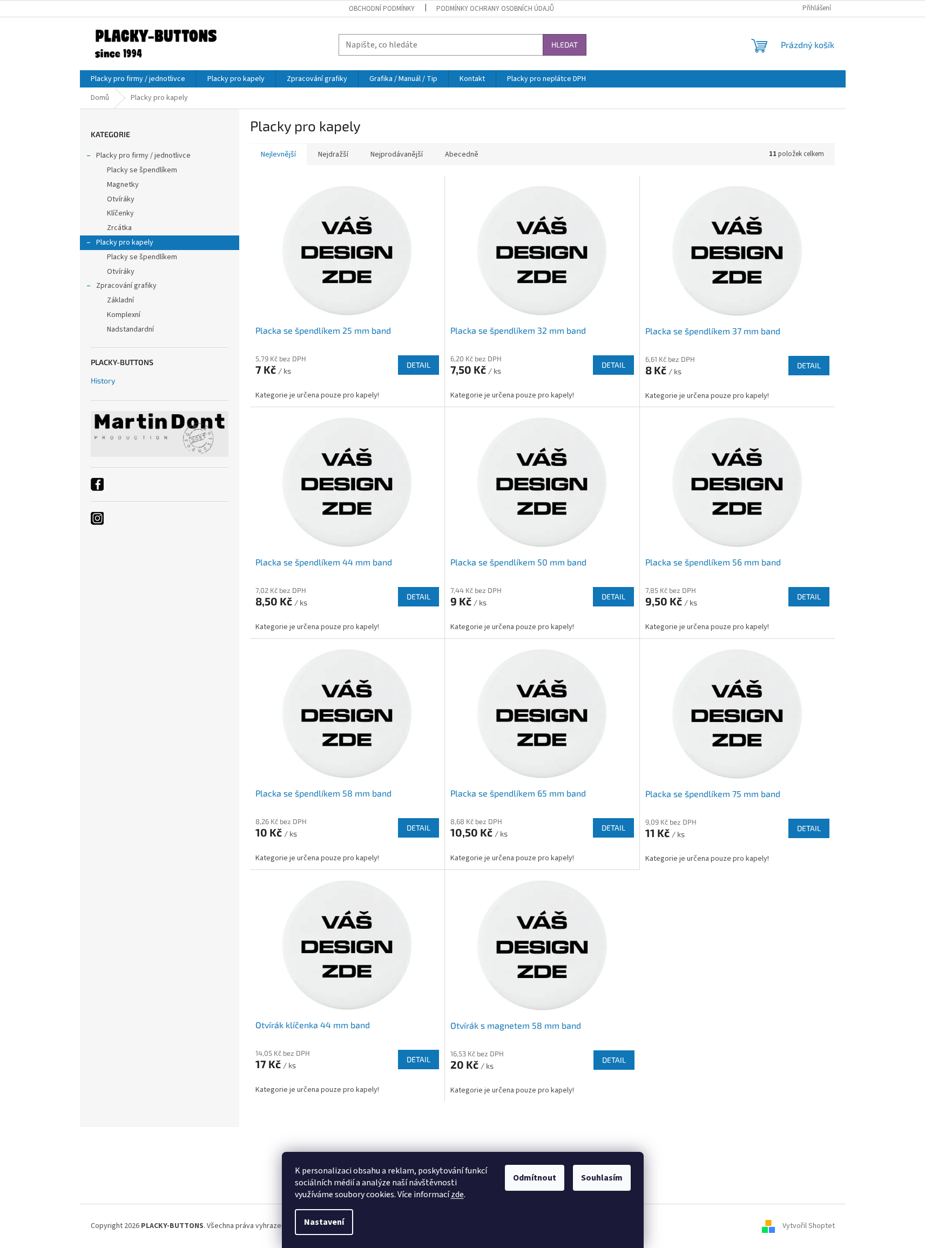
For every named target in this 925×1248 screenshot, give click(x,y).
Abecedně (461, 154)
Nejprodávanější (396, 154)
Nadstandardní (130, 329)
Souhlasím (602, 1178)
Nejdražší (333, 154)
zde (457, 1194)
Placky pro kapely (124, 242)
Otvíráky (120, 199)
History (103, 380)
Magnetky (123, 184)
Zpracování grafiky (126, 285)
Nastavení (324, 1222)
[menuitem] (138, 78)
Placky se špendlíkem (142, 170)
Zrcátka (119, 227)
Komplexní (123, 314)
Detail (418, 364)
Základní (120, 300)
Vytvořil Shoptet (808, 1225)
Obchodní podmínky (382, 9)
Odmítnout (534, 1178)
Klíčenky (120, 213)
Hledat (564, 44)
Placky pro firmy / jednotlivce (143, 155)
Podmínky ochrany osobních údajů (495, 9)
